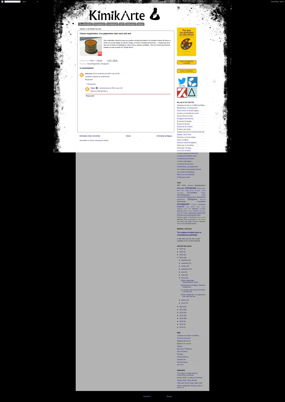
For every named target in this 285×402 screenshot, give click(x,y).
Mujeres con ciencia (184, 343)
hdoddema (147, 396)
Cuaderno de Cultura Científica (188, 335)
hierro (198, 206)
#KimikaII (190, 185)
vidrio (178, 223)
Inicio (128, 136)
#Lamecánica (200, 185)
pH (182, 213)
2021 (181, 257)
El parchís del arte (183, 124)
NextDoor (196, 211)
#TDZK (199, 188)
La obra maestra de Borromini (187, 153)
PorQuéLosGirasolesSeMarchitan (189, 215)
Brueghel (197, 190)
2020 (181, 307)
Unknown (88, 73)
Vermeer (202, 221)
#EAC (184, 185)
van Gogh (188, 221)
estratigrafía (201, 204)
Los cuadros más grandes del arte (189, 169)
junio (183, 272)
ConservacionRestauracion (186, 197)
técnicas (180, 219)
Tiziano (185, 219)
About (140, 24)
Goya (187, 206)
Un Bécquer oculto (183, 177)
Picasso (186, 213)
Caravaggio (180, 193)
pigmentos (192, 213)
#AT (121, 24)
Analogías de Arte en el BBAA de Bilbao (191, 105)
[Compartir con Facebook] (114, 61)
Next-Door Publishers (184, 349)
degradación (201, 197)
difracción (202, 199)
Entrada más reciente (90, 136)
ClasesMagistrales (93, 64)
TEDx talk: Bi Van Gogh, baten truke (189, 383)
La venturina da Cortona (185, 158)
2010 (181, 327)
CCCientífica (192, 193)
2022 (181, 255)
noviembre (185, 263)
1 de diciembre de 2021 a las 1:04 (110, 88)
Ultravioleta (191, 219)
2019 (181, 310)
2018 (181, 312)
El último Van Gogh (183, 129)
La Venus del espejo (184, 161)
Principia (179, 217)
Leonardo (202, 209)
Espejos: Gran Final (184, 134)
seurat (203, 217)
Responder (89, 79)
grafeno (193, 206)
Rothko (199, 217)
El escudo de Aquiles (184, 121)
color (203, 195)
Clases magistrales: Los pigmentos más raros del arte (193, 295)
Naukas (179, 346)
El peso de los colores (184, 126)
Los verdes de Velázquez (186, 172)
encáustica (194, 204)
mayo (183, 275)
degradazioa (181, 199)
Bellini (187, 190)
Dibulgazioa (112, 24)
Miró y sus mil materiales (185, 174)
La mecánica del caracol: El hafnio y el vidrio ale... (193, 290)
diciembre (185, 260)
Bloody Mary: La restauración (187, 108)
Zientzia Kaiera (182, 362)
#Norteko (180, 188)
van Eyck (180, 221)
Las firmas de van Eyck (185, 164)
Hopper (203, 206)
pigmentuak (201, 213)
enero (183, 303)
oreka (178, 213)
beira (182, 190)
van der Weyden (200, 219)
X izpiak (183, 223)
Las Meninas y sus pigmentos (187, 166)
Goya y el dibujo (182, 140)
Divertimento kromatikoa (191, 201)
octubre (184, 266)
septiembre (185, 269)
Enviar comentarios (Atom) (99, 140)
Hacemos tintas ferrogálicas (187, 142)
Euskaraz (180, 207)
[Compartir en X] (112, 61)
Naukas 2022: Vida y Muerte (187, 380)
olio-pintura (202, 211)
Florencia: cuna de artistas (186, 137)
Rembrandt (193, 217)
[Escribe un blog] (110, 61)
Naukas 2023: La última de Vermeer (189, 377)
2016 (181, 318)
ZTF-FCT (180, 365)
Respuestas (91, 84)
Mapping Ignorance (184, 341)
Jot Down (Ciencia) (183, 338)
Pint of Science (182, 351)
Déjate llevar (128, 47)
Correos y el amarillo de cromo (188, 113)
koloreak (195, 209)
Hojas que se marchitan (185, 145)
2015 (181, 321)
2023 (181, 252)
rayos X (186, 217)
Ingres (185, 208)
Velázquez (195, 221)
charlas (203, 193)
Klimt (189, 208)
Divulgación (99, 24)
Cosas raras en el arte (185, 116)
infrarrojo (179, 209)
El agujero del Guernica (185, 118)
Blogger (169, 396)
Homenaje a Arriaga (184, 148)
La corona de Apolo (184, 150)
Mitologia (180, 211)
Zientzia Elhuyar (182, 357)
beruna (192, 190)
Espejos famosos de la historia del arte (190, 132)
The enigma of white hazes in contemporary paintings (187, 374)
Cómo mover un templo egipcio (188, 110)
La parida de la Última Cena (187, 156)
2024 (181, 249)
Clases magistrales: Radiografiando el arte (189, 281)
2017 (181, 315)
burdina (203, 190)
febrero (184, 300)
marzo (183, 278)
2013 (181, 324)
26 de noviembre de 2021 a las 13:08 (106, 73)
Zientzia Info (181, 359)
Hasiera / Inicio (85, 24)
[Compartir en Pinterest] (116, 61)
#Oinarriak (130, 24)
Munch (185, 211)
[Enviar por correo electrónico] (108, 61)
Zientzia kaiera (191, 223)
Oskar (93, 88)
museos (190, 211)
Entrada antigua (164, 136)
